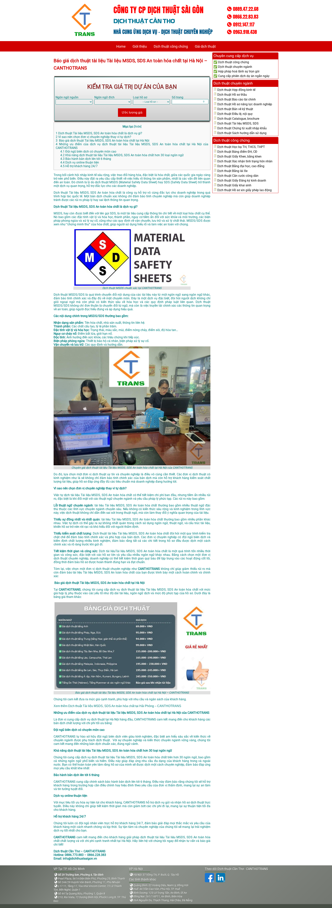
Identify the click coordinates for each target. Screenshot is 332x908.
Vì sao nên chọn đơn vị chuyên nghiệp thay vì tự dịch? (93, 137)
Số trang (177, 97)
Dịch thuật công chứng (171, 46)
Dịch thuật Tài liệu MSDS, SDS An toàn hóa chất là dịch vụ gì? (99, 133)
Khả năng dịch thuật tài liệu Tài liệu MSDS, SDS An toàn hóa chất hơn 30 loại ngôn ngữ (122, 155)
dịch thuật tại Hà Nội (105, 719)
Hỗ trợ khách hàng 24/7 (79, 166)
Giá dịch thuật (205, 46)
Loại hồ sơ (140, 97)
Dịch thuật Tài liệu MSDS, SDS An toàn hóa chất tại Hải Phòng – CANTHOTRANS (124, 706)
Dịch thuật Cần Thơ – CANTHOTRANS (79, 851)
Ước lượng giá (132, 112)
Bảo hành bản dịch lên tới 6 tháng (85, 159)
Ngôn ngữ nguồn (67, 97)
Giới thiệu (140, 46)
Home (121, 46)
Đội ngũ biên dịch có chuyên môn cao (88, 151)
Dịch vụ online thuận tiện (79, 162)
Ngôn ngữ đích (104, 97)
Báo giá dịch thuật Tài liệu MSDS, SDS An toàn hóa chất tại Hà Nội (102, 140)
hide (138, 126)
